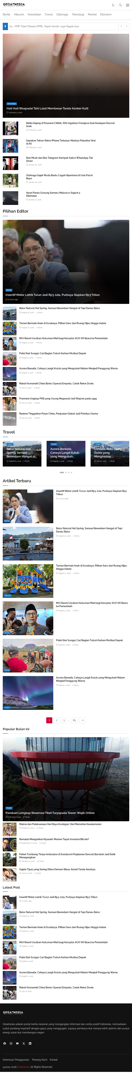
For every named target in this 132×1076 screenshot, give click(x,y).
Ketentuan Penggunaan (16, 1059)
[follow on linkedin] (30, 1043)
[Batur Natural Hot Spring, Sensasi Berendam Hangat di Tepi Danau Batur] (9, 318)
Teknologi (78, 14)
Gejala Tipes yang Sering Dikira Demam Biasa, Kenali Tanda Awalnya (57, 869)
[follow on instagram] (11, 1043)
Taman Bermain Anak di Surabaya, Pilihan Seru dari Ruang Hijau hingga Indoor (62, 323)
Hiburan (19, 14)
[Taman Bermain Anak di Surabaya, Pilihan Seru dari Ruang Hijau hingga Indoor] (9, 333)
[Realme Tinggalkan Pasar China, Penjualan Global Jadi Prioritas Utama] (9, 423)
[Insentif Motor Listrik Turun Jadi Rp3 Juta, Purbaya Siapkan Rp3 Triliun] (66, 262)
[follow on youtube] (17, 1043)
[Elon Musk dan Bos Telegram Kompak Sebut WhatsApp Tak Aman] (10, 169)
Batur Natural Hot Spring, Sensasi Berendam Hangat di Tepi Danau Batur (59, 308)
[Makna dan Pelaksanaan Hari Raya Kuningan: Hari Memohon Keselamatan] (9, 834)
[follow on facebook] (4, 1043)
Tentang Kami (39, 1059)
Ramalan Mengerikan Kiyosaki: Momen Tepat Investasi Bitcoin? (54, 839)
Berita (6, 14)
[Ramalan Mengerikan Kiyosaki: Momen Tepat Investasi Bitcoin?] (9, 849)
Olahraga (62, 14)
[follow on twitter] (23, 1043)
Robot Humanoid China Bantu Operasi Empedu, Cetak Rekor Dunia (56, 383)
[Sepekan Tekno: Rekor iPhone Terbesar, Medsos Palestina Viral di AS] (10, 152)
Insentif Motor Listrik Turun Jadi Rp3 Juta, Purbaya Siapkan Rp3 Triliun (53, 295)
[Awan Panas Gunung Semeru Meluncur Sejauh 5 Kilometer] (10, 204)
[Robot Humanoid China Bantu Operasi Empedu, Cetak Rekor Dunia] (9, 393)
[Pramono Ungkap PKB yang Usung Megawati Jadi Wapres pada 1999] (9, 408)
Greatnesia (23, 1067)
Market (92, 14)
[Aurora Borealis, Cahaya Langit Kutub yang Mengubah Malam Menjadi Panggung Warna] (9, 378)
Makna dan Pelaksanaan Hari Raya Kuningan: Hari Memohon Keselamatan (60, 824)
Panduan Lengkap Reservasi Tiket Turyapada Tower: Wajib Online (50, 813)
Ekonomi (105, 14)
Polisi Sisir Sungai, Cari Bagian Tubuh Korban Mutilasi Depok (52, 353)
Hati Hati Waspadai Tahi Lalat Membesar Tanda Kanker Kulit (47, 108)
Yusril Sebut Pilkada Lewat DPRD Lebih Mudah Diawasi (43, 26)
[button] (113, 5)
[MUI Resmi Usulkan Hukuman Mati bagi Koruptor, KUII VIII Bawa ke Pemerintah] (9, 348)
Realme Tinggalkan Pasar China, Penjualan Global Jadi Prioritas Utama (58, 413)
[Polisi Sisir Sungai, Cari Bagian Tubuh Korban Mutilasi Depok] (9, 363)
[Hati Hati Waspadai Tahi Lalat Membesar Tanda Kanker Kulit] (66, 76)
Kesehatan (34, 14)
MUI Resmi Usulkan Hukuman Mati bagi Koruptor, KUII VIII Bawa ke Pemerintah (63, 338)
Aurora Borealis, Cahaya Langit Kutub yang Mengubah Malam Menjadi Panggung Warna (68, 368)
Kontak (54, 1059)
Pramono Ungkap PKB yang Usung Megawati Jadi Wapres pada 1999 (58, 398)
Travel (49, 14)
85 (74, 720)
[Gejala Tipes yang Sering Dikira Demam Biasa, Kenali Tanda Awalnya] (9, 879)
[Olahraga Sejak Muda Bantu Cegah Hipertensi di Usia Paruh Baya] (10, 186)
